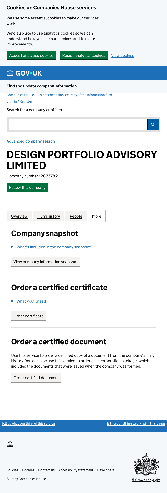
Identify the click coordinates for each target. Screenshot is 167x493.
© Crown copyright (146, 480)
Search (153, 124)
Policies (12, 470)
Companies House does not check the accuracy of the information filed (59, 95)
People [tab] (76, 216)
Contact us (46, 470)
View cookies (122, 55)
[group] (83, 247)
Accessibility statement (75, 470)
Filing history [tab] (48, 216)
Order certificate (28, 315)
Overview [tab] (19, 216)
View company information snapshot (46, 261)
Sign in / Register (19, 101)
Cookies (28, 470)
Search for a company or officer (34, 109)
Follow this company (27, 187)
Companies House (32, 479)
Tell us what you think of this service (28, 423)
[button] (52, 247)
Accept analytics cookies (31, 55)
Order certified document (36, 377)
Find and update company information (42, 86)
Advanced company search (31, 141)
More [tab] (96, 216)
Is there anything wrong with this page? (136, 423)
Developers (105, 470)
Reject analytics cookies (83, 55)
